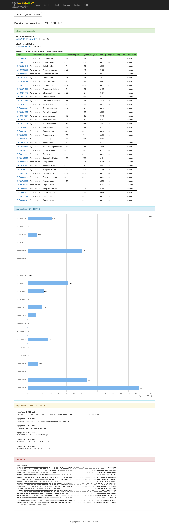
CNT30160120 (22, 104)
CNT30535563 (22, 73)
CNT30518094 (22, 85)
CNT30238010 (22, 119)
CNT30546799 (22, 81)
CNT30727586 (22, 100)
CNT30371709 (22, 89)
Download (66, 5)
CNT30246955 (22, 127)
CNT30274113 (22, 93)
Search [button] (47, 5)
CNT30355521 (22, 173)
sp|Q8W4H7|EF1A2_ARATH (27, 39)
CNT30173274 (22, 123)
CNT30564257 (22, 112)
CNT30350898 (22, 161)
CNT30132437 (22, 150)
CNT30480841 (22, 165)
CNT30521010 (22, 66)
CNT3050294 (22, 200)
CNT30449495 (22, 146)
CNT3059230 (22, 135)
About (38, 5)
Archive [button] (87, 5)
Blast (57, 5)
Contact (77, 5)
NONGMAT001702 (23, 46)
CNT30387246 (22, 108)
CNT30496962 (22, 184)
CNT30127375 (22, 158)
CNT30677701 (22, 62)
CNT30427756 (22, 177)
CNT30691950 (22, 58)
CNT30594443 (22, 188)
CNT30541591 (22, 116)
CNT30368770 (22, 169)
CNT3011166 (22, 154)
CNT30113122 (22, 196)
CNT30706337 (22, 181)
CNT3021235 (22, 96)
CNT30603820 (22, 192)
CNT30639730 (22, 70)
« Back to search (28, 14)
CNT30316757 (22, 77)
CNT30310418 (22, 131)
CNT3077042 (22, 139)
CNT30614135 (22, 142)
